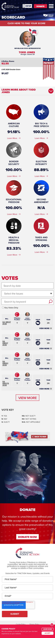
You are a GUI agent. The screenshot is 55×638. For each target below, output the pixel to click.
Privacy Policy (34, 624)
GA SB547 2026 (6, 323)
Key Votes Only (11, 308)
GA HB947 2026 (5, 343)
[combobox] (4, 294)
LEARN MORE (47, 629)
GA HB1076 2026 (5, 383)
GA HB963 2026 (5, 363)
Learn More (12, 138)
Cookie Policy (20, 624)
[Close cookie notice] (51, 624)
